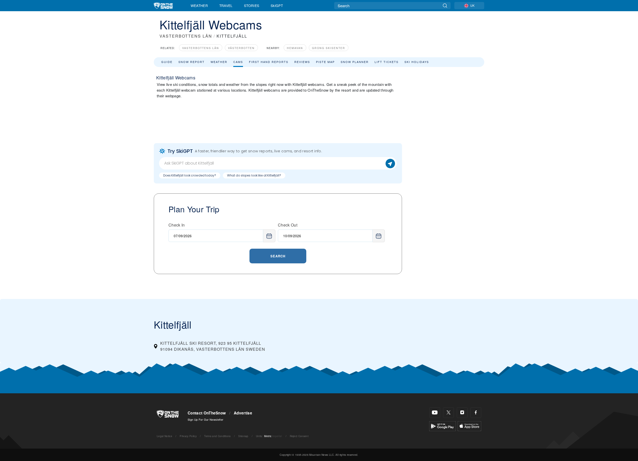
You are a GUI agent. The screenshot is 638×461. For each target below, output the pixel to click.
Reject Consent (299, 436)
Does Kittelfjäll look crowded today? (189, 175)
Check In (176, 225)
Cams (238, 62)
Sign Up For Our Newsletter (205, 419)
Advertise (243, 413)
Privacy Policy (188, 436)
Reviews (302, 62)
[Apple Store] (469, 425)
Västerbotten (241, 48)
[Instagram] (462, 412)
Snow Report (191, 62)
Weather (199, 5)
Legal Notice (164, 436)
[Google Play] (442, 425)
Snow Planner (355, 62)
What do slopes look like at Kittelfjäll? (254, 175)
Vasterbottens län (200, 48)
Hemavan (295, 48)
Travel (226, 5)
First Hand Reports (268, 62)
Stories (251, 5)
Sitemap (243, 436)
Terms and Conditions (217, 436)
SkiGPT (277, 5)
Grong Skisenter (328, 48)
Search (277, 256)
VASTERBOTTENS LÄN (186, 36)
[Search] (445, 5)
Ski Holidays (416, 62)
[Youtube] (434, 412)
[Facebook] (476, 412)
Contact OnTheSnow (207, 413)
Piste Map (325, 62)
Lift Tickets (387, 62)
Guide (166, 62)
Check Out (287, 225)
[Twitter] (448, 412)
